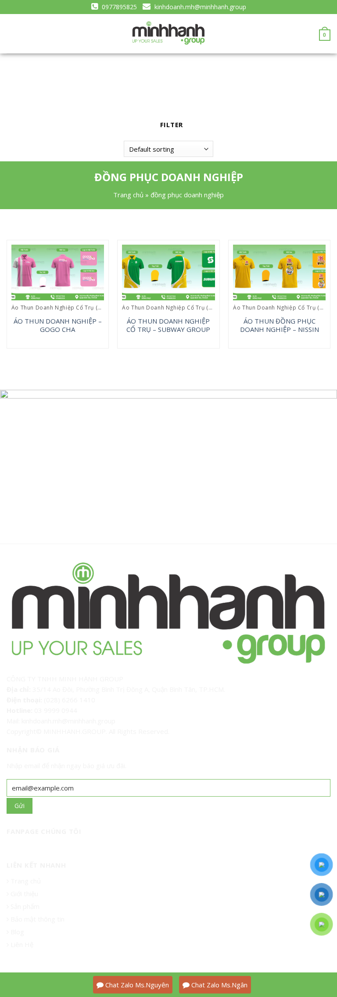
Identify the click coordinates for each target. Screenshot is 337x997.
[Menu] (12, 34)
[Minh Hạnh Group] (168, 33)
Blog (16, 931)
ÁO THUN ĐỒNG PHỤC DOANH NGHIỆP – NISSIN (279, 325)
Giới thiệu (24, 893)
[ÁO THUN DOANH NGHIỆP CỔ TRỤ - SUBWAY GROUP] (168, 272)
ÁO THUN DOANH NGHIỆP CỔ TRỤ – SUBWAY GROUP (168, 325)
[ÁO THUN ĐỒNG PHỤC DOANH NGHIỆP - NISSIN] (279, 272)
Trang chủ (128, 194)
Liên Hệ (21, 944)
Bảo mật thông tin (37, 919)
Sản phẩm (24, 906)
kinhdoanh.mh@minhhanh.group (199, 7)
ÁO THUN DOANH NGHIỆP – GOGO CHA (58, 325)
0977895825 (118, 7)
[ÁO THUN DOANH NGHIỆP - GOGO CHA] (57, 272)
